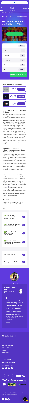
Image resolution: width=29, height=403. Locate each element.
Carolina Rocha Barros (7, 17)
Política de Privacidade (7, 347)
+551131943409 (7, 359)
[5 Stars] (10, 16)
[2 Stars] (6, 16)
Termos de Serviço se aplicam (11, 394)
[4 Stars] (9, 16)
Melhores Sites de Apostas (12, 8)
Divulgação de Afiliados (7, 345)
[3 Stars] (7, 16)
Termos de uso (5, 352)
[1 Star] (5, 16)
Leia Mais (8, 322)
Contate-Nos (5, 343)
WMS (21, 45)
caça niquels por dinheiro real (15, 186)
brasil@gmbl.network (8, 362)
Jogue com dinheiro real (18, 74)
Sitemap (4, 350)
